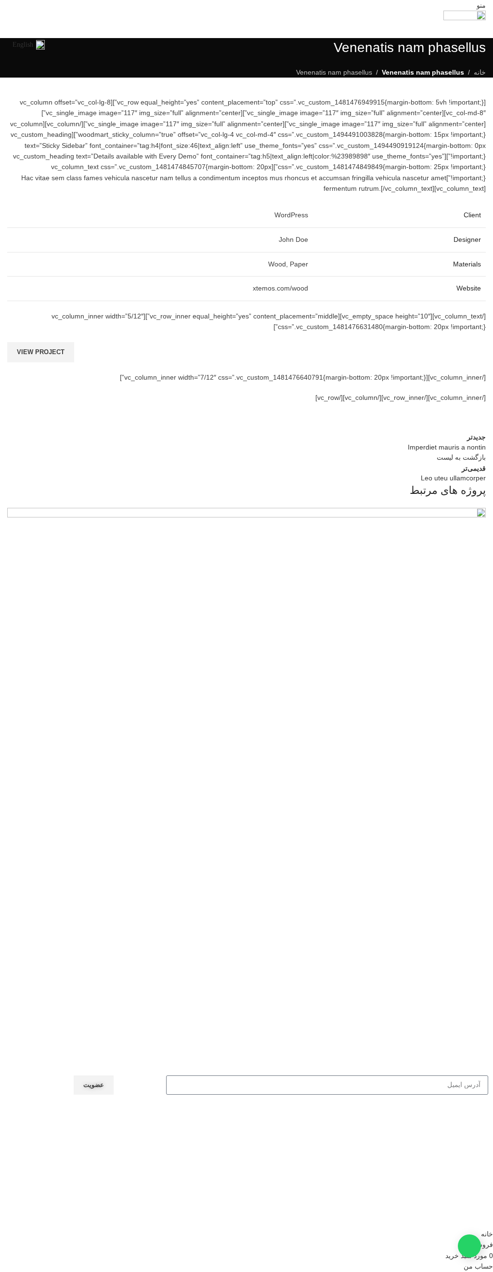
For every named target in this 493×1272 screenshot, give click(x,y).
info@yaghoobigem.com (122, 1126)
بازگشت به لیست (461, 457)
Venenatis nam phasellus (334, 72)
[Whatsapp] (121, 1165)
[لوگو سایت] (464, 23)
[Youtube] (95, 1165)
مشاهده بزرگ (15, 516)
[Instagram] (69, 1165)
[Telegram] (147, 1165)
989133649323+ (134, 1137)
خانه (480, 72)
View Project (41, 352)
